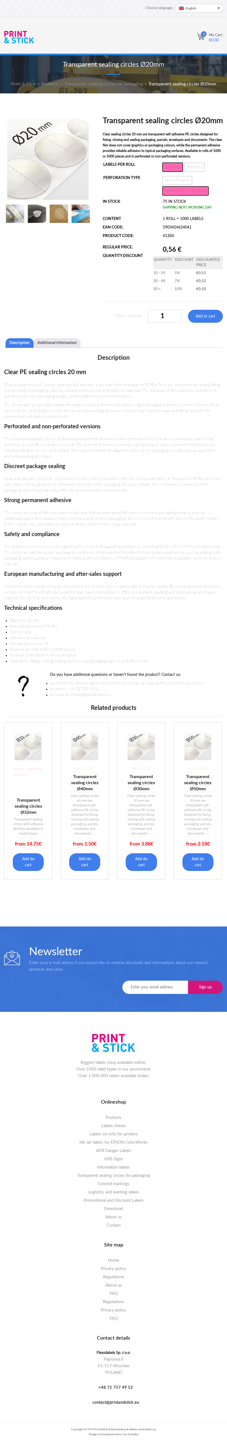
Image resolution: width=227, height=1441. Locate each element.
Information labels (113, 1167)
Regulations (113, 1277)
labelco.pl (150, 1429)
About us (113, 1217)
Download (113, 1209)
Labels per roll (119, 165)
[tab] (19, 343)
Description (19, 343)
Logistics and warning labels (113, 1192)
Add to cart (205, 316)
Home (113, 1260)
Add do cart (28, 862)
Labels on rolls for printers (114, 1134)
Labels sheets (113, 1126)
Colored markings (113, 1184)
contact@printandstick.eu (115, 1402)
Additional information (57, 343)
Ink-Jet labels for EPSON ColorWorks (113, 1142)
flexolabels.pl (118, 1429)
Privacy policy (113, 1269)
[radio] (172, 167)
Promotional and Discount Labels (114, 1200)
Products (113, 1117)
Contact (114, 1225)
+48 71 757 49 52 (116, 1387)
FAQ (114, 1294)
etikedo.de (135, 1429)
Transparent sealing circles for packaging (113, 1176)
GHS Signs (113, 1159)
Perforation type (121, 178)
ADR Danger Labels (113, 1151)
